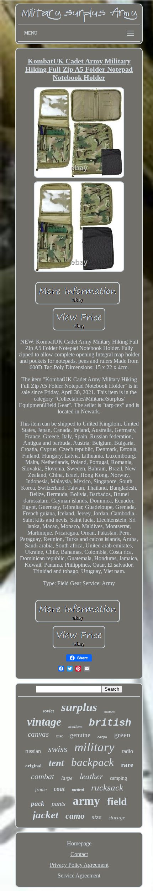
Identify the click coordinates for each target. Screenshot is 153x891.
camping (118, 778)
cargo (102, 737)
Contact (79, 854)
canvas (38, 734)
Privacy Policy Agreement (79, 865)
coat (59, 789)
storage (117, 817)
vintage (44, 721)
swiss (57, 749)
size (96, 816)
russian (33, 751)
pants (58, 803)
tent (56, 763)
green (122, 734)
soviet (48, 711)
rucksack (107, 787)
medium (75, 726)
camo (75, 815)
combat (42, 776)
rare (127, 764)
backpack (92, 762)
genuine (80, 735)
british (110, 722)
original (33, 765)
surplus (79, 707)
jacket (45, 814)
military (94, 747)
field (117, 801)
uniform (110, 712)
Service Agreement (79, 875)
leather (91, 775)
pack (37, 803)
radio (127, 751)
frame (41, 789)
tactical (78, 789)
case (59, 735)
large (67, 778)
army (86, 800)
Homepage (79, 843)
